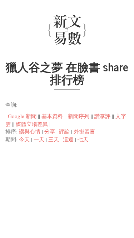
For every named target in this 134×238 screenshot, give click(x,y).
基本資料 (52, 116)
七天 (83, 139)
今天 (24, 139)
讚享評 (102, 116)
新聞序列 (78, 116)
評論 (64, 131)
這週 (68, 139)
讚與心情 (29, 131)
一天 (39, 139)
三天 (53, 139)
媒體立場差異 (32, 123)
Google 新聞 (22, 116)
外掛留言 (84, 131)
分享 (49, 131)
